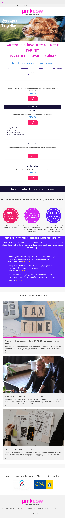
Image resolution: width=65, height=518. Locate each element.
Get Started (32, 98)
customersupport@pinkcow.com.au (40, 5)
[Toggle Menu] (2, 2)
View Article (8, 352)
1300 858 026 (24, 5)
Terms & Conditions (29, 513)
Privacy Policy (37, 513)
